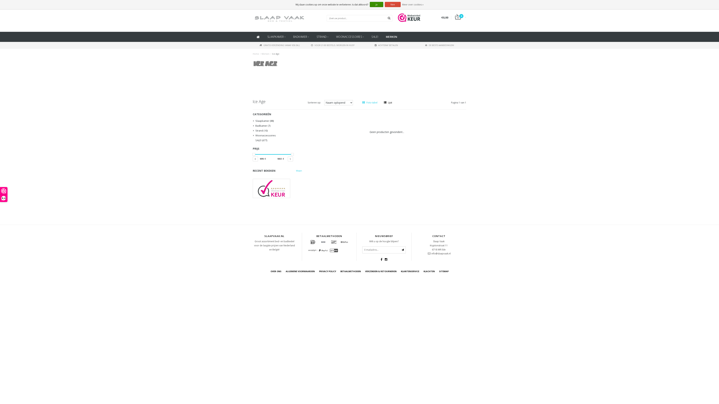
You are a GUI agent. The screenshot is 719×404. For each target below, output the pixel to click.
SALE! (374, 37)
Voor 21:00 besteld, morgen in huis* (335, 45)
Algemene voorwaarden (300, 271)
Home (256, 53)
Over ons (276, 271)
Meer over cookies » (413, 4)
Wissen (299, 170)
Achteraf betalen (388, 45)
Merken (391, 37)
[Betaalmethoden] (313, 242)
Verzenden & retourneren (381, 271)
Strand (322, 37)
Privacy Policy (327, 271)
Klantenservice (410, 271)
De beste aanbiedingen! (441, 45)
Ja (376, 4)
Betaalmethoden (350, 271)
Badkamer (300, 37)
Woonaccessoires (349, 37)
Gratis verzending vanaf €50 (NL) (281, 45)
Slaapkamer (275, 37)
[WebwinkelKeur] (277, 188)
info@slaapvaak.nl (441, 253)
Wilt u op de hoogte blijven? (384, 241)
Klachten (429, 271)
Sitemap (444, 271)
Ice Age (275, 53)
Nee (393, 4)
